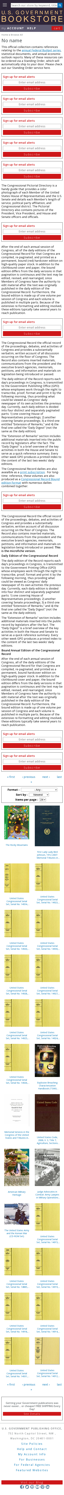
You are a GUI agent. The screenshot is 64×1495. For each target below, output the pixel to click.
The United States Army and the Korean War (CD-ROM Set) (16, 1233)
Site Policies (32, 1444)
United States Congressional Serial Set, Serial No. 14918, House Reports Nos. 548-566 (17, 1328)
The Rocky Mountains (17, 844)
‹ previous (28, 777)
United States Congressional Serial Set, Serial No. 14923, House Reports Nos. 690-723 (47, 899)
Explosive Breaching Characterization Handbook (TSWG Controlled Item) (47, 1085)
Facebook (22, 1487)
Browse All (17, 34)
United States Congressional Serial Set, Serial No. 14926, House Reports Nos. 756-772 (17, 1079)
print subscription (32, 472)
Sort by (21, 794)
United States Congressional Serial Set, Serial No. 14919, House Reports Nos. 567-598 (47, 1284)
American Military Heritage (16, 1193)
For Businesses (32, 1459)
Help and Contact (32, 1449)
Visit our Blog (32, 1482)
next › (46, 777)
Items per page (26, 799)
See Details (32, 1414)
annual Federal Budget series (41, 50)
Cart (57, 28)
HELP (31, 28)
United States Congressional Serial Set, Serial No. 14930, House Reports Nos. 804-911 (47, 946)
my (12, 28)
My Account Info (32, 1454)
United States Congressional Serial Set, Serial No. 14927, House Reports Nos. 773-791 (47, 990)
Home (4, 34)
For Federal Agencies (32, 1465)
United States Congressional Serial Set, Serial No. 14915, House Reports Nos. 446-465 (47, 1239)
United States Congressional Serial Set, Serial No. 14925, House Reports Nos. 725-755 (17, 1035)
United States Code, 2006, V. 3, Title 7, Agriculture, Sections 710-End (47, 1140)
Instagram (32, 1487)
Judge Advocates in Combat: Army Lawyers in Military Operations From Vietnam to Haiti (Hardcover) (47, 1194)
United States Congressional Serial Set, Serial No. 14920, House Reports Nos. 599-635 (17, 946)
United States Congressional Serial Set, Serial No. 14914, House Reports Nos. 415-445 (47, 1328)
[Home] (32, 21)
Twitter (27, 1487)
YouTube (37, 1487)
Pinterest (42, 1487)
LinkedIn (48, 1487)
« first (11, 777)
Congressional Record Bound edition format (30, 481)
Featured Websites (32, 1470)
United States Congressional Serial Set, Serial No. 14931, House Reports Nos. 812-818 (17, 1373)
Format (13, 789)
